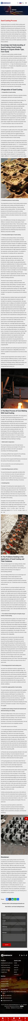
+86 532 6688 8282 (6, 995)
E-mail (2, 1020)
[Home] (6, 2)
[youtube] (24, 955)
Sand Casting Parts (5, 965)
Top (25, 1020)
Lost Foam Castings (5, 967)
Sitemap (8, 1008)
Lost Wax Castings (5, 970)
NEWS (15, 972)
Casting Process (19, 11)
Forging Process (4, 983)
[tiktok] (26, 955)
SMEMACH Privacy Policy (16, 1008)
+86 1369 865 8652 (6, 998)
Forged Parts (4, 972)
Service (11, 11)
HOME (15, 963)
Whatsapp (14, 1020)
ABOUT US (16, 965)
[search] (18, 3)
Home (6, 11)
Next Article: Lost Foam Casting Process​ (14, 906)
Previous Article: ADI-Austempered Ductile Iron (13, 903)
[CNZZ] (21, 1006)
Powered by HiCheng (14, 1006)
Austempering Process (6, 979)
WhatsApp (4, 926)
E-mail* (4, 921)
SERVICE (16, 967)
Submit (6, 944)
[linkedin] (22, 955)
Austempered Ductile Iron (7, 963)
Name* (4, 915)
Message (4, 932)
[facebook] (19, 955)
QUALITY (16, 970)
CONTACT (16, 974)
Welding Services (5, 986)
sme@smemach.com (7, 1000)
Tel (8, 1020)
